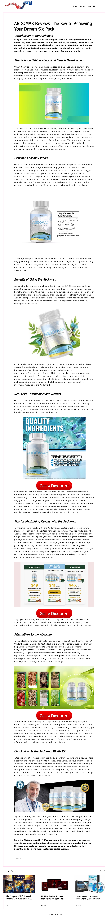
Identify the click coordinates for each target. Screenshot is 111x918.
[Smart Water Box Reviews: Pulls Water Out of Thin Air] (89, 884)
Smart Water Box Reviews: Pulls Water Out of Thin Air (88, 897)
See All (102, 871)
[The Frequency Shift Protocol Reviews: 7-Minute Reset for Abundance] (19, 884)
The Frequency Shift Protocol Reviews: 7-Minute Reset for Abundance (18, 897)
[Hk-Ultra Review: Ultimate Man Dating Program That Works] (54, 884)
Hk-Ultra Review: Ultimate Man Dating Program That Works (52, 897)
